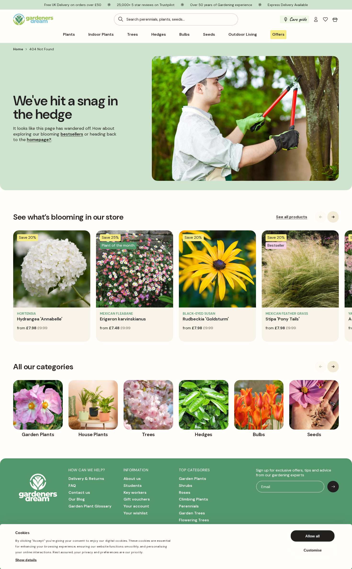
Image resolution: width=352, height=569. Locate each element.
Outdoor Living (242, 34)
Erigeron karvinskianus (123, 319)
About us (132, 478)
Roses (184, 492)
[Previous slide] (320, 217)
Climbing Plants (193, 499)
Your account (136, 506)
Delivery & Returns (86, 478)
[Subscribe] (333, 486)
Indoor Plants (101, 34)
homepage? (39, 139)
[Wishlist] (325, 19)
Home (18, 49)
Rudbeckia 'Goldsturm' (206, 319)
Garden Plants (192, 478)
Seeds (209, 34)
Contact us (79, 492)
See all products (291, 217)
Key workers (135, 492)
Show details (26, 560)
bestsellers (72, 134)
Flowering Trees (194, 520)
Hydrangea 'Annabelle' (39, 319)
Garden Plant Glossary (89, 506)
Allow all (312, 536)
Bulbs (184, 34)
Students (133, 485)
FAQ (72, 485)
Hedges (158, 34)
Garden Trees (192, 513)
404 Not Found (41, 49)
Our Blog (76, 499)
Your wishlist (136, 513)
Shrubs (185, 485)
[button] (335, 19)
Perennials (189, 506)
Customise (313, 550)
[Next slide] (333, 217)
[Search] (120, 19)
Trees (132, 34)
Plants (69, 34)
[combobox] (176, 19)
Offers (278, 34)
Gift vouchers (137, 499)
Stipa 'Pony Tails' (283, 319)
